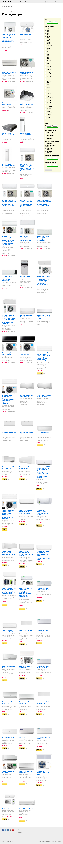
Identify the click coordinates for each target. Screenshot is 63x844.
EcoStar (48, 43)
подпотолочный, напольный (50, 146)
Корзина (20, 832)
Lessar (48, 111)
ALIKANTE (48, 114)
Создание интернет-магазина (46, 841)
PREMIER (48, 108)
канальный (49, 152)
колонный (49, 151)
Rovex (48, 96)
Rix (47, 67)
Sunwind (48, 73)
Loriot (47, 54)
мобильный (49, 134)
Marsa (47, 57)
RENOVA (48, 66)
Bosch (48, 34)
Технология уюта (5, 11)
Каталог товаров (7, 6)
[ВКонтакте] (8, 830)
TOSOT (48, 117)
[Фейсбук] (3, 830)
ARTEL (48, 28)
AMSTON (48, 119)
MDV (47, 55)
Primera (48, 64)
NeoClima (48, 60)
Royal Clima (49, 69)
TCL (47, 75)
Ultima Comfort (50, 98)
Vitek (47, 84)
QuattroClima (49, 113)
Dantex (48, 42)
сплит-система (50, 132)
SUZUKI (48, 104)
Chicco (48, 39)
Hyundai (48, 48)
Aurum (48, 90)
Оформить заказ (22, 834)
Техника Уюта (6, 2)
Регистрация (58, 1)
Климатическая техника (16, 11)
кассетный (49, 148)
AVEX (47, 30)
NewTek (48, 91)
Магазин (20, 829)
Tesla (47, 78)
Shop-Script (16, 1)
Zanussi (48, 86)
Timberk (48, 81)
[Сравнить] (43, 373)
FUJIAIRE (48, 101)
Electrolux (49, 45)
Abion (47, 31)
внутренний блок (50, 135)
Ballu (47, 33)
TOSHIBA (48, 76)
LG (47, 51)
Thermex (48, 80)
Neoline (48, 61)
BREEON (48, 102)
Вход (53, 1)
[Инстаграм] (10, 830)
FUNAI (48, 116)
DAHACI (48, 110)
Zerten (48, 87)
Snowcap (48, 93)
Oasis (47, 63)
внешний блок (50, 137)
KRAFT (48, 49)
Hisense (48, 46)
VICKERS (48, 99)
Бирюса (48, 89)
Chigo (47, 105)
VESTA (47, 83)
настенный (49, 138)
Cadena (48, 37)
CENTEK (48, 36)
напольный (49, 149)
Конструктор (30, 1)
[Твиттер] (5, 830)
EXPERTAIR (49, 107)
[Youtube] (13, 830)
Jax (47, 95)
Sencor (48, 70)
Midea (47, 58)
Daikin (47, 40)
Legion (48, 52)
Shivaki (48, 72)
